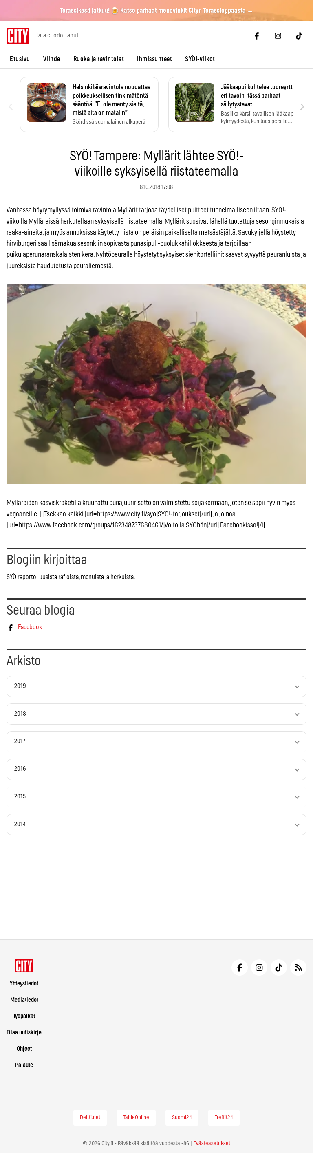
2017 (19, 741)
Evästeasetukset (211, 1143)
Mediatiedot (24, 1000)
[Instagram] (278, 36)
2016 (20, 769)
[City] (24, 965)
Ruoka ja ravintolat (98, 59)
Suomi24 (182, 1117)
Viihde (51, 59)
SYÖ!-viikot (200, 59)
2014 (20, 824)
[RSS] (298, 967)
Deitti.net (90, 1117)
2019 (20, 686)
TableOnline (136, 1117)
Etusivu (20, 59)
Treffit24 (224, 1117)
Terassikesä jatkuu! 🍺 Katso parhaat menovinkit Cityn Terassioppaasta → (156, 10)
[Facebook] (256, 36)
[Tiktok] (299, 36)
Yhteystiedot (24, 984)
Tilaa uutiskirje (24, 1033)
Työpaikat (24, 1016)
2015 (20, 797)
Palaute (24, 1065)
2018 (20, 714)
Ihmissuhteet (154, 59)
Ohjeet (24, 1049)
